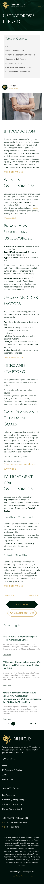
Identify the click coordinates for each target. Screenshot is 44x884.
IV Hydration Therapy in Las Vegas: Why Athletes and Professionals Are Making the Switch (22, 665)
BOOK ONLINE (10, 218)
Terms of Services (27, 876)
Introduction (10, 46)
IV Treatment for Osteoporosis (17, 72)
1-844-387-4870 (12, 827)
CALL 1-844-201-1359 (13, 172)
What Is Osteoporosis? (14, 50)
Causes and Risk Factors (15, 59)
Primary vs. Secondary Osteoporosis (20, 55)
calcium (36, 208)
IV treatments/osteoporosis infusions (19, 464)
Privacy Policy (15, 876)
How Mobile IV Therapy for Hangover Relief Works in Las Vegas (20, 638)
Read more (7, 655)
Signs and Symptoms (14, 63)
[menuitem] (22, 765)
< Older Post (9, 595)
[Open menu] (39, 5)
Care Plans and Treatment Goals (18, 67)
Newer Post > (34, 595)
